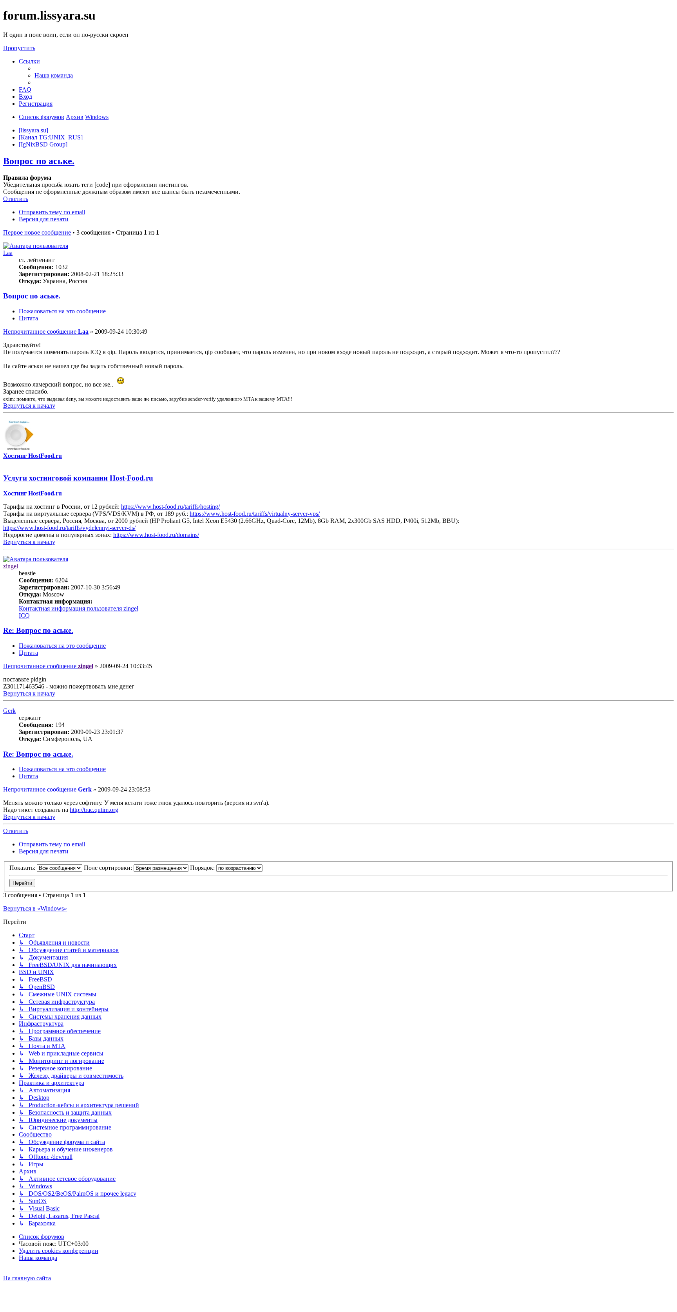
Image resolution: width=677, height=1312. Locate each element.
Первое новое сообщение (37, 232)
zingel (10, 566)
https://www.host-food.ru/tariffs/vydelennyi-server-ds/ (69, 527)
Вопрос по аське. (38, 161)
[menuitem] (53, 75)
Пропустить (19, 48)
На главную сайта (27, 1278)
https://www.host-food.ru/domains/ (156, 534)
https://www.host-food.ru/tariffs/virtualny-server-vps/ (255, 513)
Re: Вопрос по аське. (38, 630)
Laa (8, 252)
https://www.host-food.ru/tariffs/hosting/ (170, 506)
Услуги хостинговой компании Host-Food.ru (78, 478)
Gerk (9, 710)
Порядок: (203, 867)
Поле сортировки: (109, 867)
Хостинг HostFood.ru (32, 455)
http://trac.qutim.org (94, 809)
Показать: (23, 867)
